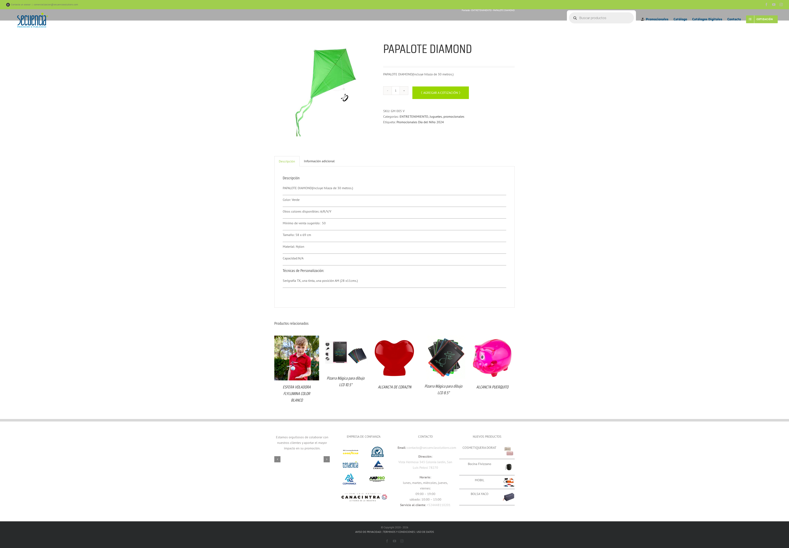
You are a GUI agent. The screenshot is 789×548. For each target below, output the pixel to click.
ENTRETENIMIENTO (414, 116)
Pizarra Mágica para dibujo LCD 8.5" (443, 389)
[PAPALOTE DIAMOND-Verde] (325, 92)
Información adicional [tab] (319, 161)
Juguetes (436, 116)
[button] (277, 459)
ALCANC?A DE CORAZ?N (394, 387)
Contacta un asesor (21, 4)
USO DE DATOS (425, 532)
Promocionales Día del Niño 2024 (420, 122)
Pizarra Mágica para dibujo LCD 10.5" (346, 381)
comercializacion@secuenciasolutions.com (56, 4)
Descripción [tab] (287, 161)
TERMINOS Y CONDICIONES (399, 532)
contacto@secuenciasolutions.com (431, 448)
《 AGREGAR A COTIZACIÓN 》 (440, 93)
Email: (402, 448)
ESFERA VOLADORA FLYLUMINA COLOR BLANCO (297, 393)
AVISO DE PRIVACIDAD (368, 532)
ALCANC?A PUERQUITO (492, 387)
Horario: (425, 477)
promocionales (453, 116)
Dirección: (425, 456)
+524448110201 (439, 505)
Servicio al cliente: (413, 505)
